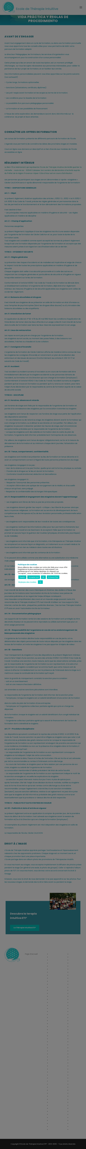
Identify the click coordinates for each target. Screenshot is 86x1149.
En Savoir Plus (53, 577)
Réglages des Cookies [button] (27, 582)
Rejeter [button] (22, 577)
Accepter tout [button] (34, 577)
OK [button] (43, 577)
